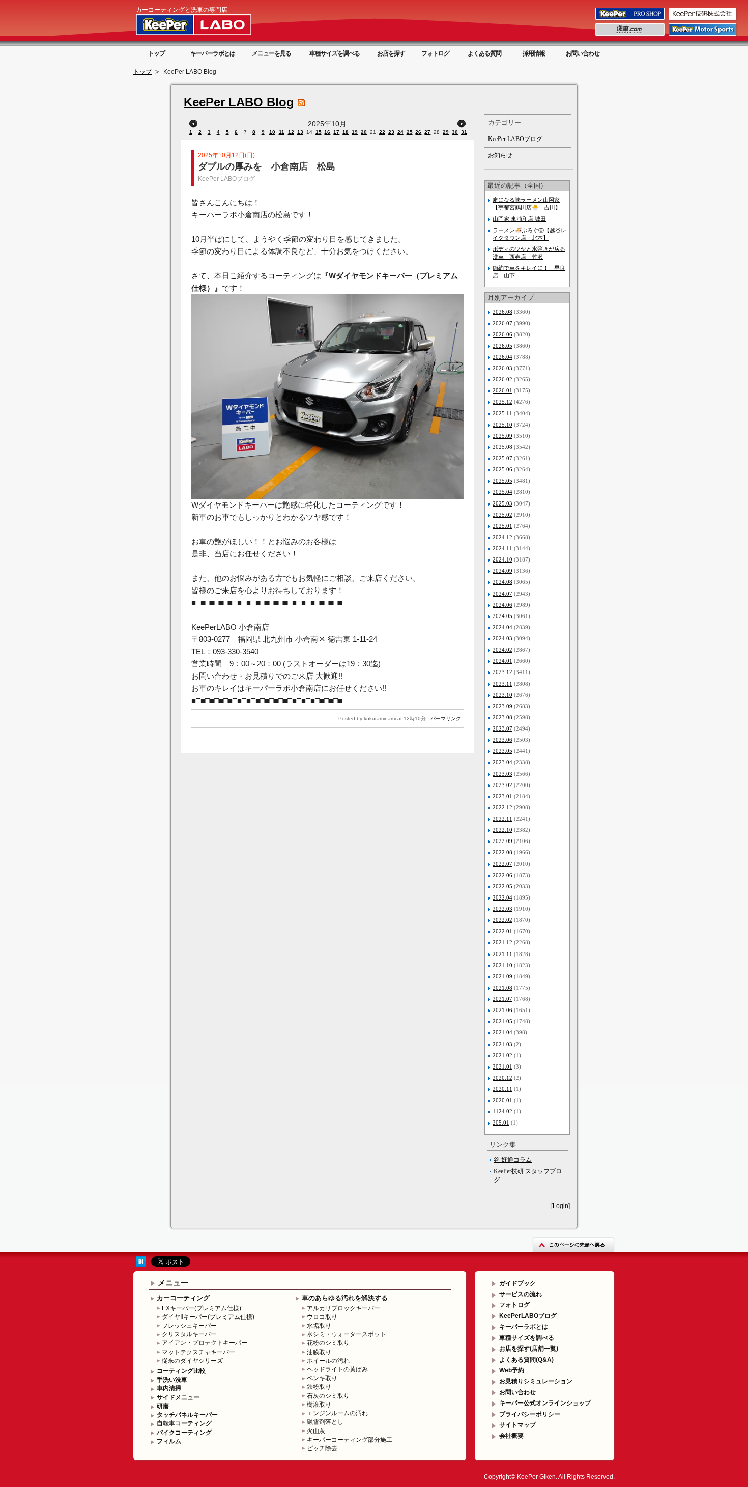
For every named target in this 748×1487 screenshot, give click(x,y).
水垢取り (319, 1325)
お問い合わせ (582, 53)
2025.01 (502, 526)
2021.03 (502, 1044)
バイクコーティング (184, 1432)
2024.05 (502, 616)
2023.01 (502, 796)
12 (291, 132)
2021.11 (502, 954)
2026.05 (502, 346)
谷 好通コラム (513, 1159)
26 (418, 132)
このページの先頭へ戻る (573, 1244)
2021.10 (502, 965)
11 (281, 132)
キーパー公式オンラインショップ (545, 1403)
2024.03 (502, 638)
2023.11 (502, 684)
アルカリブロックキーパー (343, 1308)
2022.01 (502, 931)
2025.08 (502, 447)
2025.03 (502, 503)
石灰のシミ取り (328, 1395)
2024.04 (502, 627)
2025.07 (502, 458)
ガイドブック (517, 1283)
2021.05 (502, 1021)
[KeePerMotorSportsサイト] (703, 35)
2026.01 (502, 390)
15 (318, 132)
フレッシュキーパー (189, 1325)
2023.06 (502, 740)
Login (560, 1206)
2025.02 (502, 515)
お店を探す (391, 53)
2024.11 (502, 548)
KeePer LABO (208, 24)
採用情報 (534, 53)
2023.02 (502, 785)
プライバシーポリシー (529, 1414)
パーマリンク (445, 718)
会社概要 (511, 1435)
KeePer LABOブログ (226, 178)
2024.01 (502, 661)
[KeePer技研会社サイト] (703, 19)
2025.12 (502, 402)
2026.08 (502, 311)
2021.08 (502, 988)
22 (382, 132)
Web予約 (511, 1370)
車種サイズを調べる (334, 53)
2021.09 (502, 976)
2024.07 (502, 594)
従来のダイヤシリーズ (192, 1360)
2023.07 (502, 728)
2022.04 (502, 897)
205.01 (501, 1122)
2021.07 (502, 999)
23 (391, 132)
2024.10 (502, 559)
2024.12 (502, 537)
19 (355, 132)
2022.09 (502, 841)
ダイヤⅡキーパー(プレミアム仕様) (208, 1317)
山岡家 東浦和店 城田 (519, 219)
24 (400, 132)
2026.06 (502, 334)
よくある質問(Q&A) (526, 1359)
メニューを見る (271, 53)
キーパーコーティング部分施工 (349, 1439)
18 (345, 132)
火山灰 (316, 1431)
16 (327, 132)
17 (336, 132)
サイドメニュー (178, 1397)
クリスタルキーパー (189, 1334)
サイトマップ (517, 1424)
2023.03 (502, 774)
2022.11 (502, 819)
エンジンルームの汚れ (337, 1413)
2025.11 (502, 413)
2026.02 (502, 379)
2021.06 (502, 1010)
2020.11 (502, 1089)
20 (364, 132)
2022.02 (502, 920)
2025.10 (502, 425)
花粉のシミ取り (328, 1342)
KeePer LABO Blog (239, 102)
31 (464, 132)
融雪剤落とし (325, 1421)
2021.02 (502, 1055)
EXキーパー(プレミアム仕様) (201, 1308)
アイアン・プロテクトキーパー (204, 1342)
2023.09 (502, 706)
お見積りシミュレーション (535, 1381)
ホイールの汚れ (328, 1360)
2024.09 (502, 571)
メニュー (173, 1282)
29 (446, 132)
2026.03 (502, 368)
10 (272, 132)
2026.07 (502, 323)
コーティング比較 (181, 1370)
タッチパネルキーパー (187, 1414)
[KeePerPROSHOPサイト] (630, 19)
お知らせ (500, 155)
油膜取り (319, 1352)
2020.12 (502, 1078)
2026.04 (502, 357)
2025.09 (502, 436)
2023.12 (502, 672)
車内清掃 (169, 1388)
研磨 (163, 1406)
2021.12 (502, 942)
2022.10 (502, 830)
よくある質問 (484, 53)
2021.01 (502, 1066)
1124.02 (502, 1111)
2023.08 (502, 717)
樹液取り (319, 1404)
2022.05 (502, 886)
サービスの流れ (520, 1294)
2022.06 (502, 875)
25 (410, 132)
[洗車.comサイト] (630, 35)
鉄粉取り (319, 1386)
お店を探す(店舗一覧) (528, 1348)
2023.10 (502, 695)
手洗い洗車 (172, 1379)
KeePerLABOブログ (528, 1316)
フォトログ (435, 53)
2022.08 (502, 852)
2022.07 (502, 864)
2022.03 (502, 909)
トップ (156, 53)
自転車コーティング (184, 1423)
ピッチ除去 (322, 1448)
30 (455, 132)
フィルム (169, 1441)
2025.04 (502, 492)
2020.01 (502, 1100)
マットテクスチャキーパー (198, 1352)
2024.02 (502, 650)
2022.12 (502, 807)
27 (427, 132)
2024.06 (502, 605)
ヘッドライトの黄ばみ (337, 1369)
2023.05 (502, 751)
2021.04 (502, 1032)
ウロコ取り (322, 1317)
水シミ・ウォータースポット (346, 1334)
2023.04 (502, 762)
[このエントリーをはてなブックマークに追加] (141, 1264)
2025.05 (502, 481)
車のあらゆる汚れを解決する (345, 1298)
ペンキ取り (322, 1378)
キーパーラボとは (212, 53)
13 (300, 132)
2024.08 (502, 582)
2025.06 (502, 469)
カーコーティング (183, 1298)
